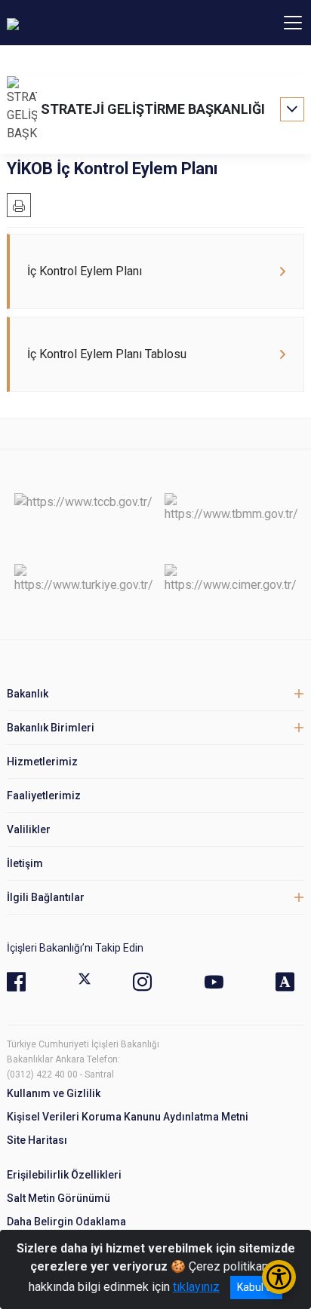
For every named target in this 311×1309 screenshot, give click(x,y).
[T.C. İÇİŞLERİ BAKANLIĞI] (90, 22)
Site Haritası (37, 1140)
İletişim (25, 863)
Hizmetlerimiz (42, 762)
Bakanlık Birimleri (50, 728)
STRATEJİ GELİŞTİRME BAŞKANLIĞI (153, 109)
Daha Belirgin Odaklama (66, 1222)
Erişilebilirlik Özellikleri (64, 1175)
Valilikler (29, 829)
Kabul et (256, 1287)
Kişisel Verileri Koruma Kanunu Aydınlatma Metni (127, 1117)
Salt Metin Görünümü (58, 1198)
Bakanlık (27, 694)
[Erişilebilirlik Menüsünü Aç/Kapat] (279, 1277)
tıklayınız (196, 1287)
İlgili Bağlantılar (46, 897)
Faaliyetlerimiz (44, 795)
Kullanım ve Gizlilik (53, 1093)
